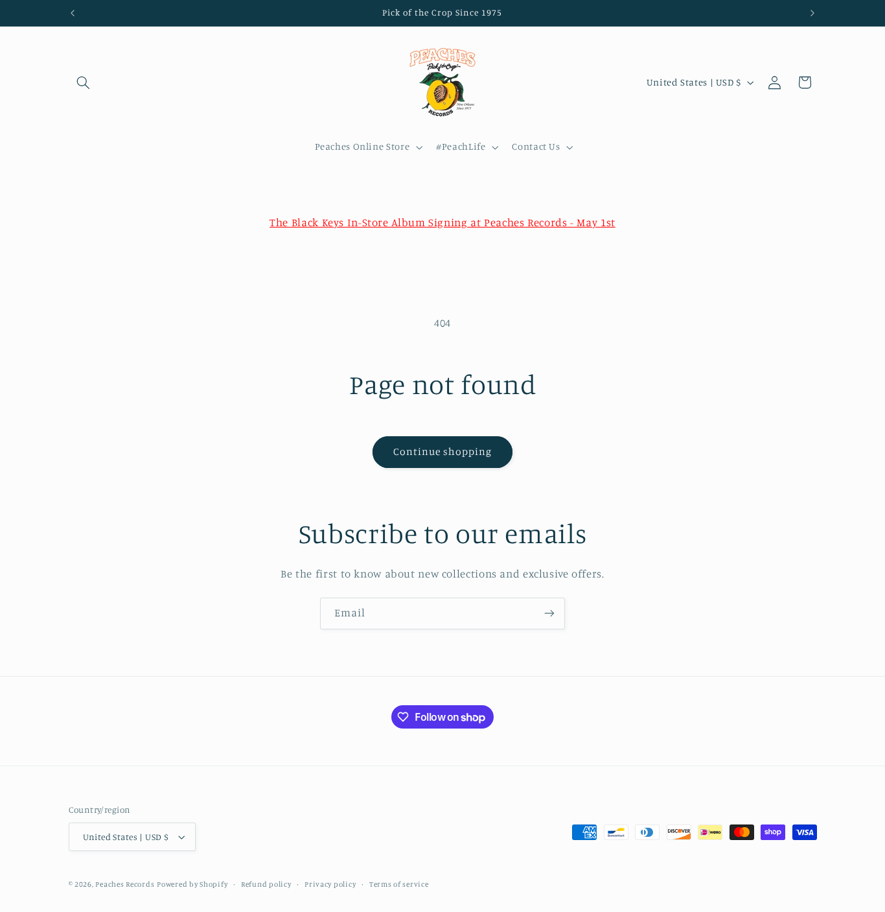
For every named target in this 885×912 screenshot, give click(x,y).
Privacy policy (330, 884)
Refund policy (266, 884)
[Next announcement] (812, 13)
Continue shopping (442, 451)
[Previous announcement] (72, 13)
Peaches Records (124, 884)
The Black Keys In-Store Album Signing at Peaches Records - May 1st (442, 222)
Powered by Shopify (192, 884)
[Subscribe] (549, 613)
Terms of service (399, 884)
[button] (83, 82)
